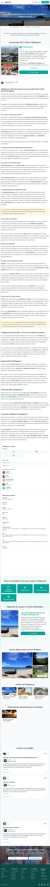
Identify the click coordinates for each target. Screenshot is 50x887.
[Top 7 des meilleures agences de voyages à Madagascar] (9, 623)
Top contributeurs (14, 871)
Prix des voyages (28, 27)
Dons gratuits (13, 872)
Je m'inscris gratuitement (35, 858)
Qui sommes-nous (4, 871)
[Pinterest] (48, 885)
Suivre (45, 753)
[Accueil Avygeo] (7, 2)
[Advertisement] (25, 562)
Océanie (22, 878)
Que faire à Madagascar (14, 27)
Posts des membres (36, 27)
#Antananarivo (11, 785)
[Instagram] (42, 885)
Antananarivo (26, 47)
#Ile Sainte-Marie (11, 831)
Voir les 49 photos (42, 676)
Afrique (9, 5)
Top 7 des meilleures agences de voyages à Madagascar (33, 614)
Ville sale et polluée (9, 782)
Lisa (8, 777)
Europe (22, 876)
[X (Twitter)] (45, 885)
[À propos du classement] (14, 469)
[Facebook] (39, 885)
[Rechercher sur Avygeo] (33, 2)
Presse (2, 872)
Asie (22, 874)
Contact (2, 874)
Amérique (23, 872)
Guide (21, 27)
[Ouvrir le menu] (2, 2)
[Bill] (2, 82)
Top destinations (4, 5)
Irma (8, 752)
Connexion (45, 2)
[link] (8, 588)
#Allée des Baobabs (12, 761)
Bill (17, 82)
